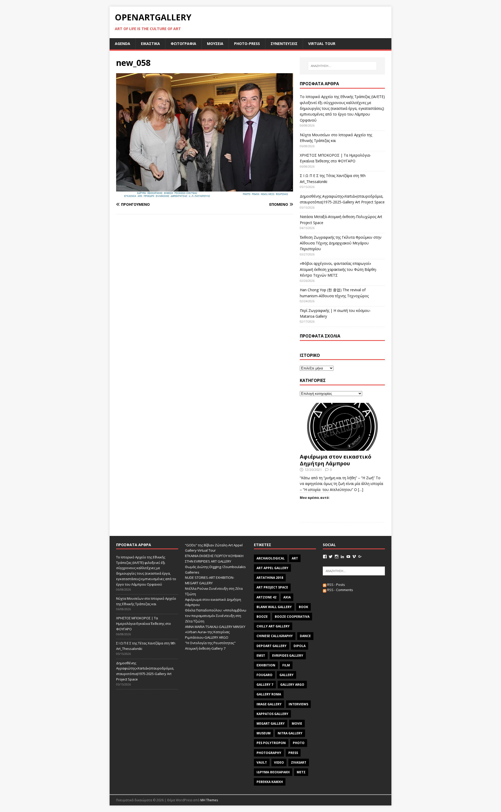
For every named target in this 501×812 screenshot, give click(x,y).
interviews (298, 704)
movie (297, 723)
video (279, 762)
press (293, 753)
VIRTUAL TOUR (321, 43)
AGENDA (122, 43)
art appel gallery (272, 568)
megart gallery (271, 723)
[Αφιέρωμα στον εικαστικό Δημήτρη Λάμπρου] (342, 447)
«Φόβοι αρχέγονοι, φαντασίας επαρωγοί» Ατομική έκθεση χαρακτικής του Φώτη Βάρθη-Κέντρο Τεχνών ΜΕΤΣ (338, 269)
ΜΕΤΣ (301, 772)
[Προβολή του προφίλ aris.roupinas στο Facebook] (325, 556)
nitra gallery (290, 733)
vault (262, 762)
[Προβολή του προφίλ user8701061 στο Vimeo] (354, 556)
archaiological (271, 558)
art (295, 558)
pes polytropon (271, 743)
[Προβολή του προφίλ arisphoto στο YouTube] (348, 556)
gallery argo (292, 684)
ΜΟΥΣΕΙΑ (215, 43)
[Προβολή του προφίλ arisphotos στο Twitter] (331, 556)
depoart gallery (272, 646)
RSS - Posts (335, 584)
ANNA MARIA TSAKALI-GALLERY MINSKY (215, 626)
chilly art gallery (273, 626)
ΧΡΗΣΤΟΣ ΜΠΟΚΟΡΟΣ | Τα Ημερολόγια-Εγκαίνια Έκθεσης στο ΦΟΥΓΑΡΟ (143, 623)
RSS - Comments (339, 589)
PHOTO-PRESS (247, 43)
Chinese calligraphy (275, 636)
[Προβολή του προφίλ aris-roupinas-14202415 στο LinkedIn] (342, 556)
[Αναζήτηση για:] (342, 65)
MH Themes (209, 800)
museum (264, 733)
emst (261, 655)
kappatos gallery (272, 714)
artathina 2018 (270, 577)
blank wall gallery (274, 607)
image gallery (269, 704)
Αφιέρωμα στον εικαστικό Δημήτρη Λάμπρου (335, 460)
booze (262, 616)
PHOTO (299, 743)
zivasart (298, 762)
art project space (272, 587)
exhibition (266, 665)
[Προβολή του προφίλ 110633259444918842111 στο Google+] (360, 556)
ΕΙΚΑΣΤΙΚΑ (150, 43)
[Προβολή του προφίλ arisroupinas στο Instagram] (337, 556)
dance (305, 636)
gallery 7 (265, 684)
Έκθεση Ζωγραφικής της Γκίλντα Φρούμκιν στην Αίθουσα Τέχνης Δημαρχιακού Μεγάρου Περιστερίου (340, 243)
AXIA (287, 597)
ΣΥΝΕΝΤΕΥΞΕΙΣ (284, 43)
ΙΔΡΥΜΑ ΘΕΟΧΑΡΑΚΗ (273, 772)
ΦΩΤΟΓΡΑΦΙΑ (183, 43)
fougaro (264, 675)
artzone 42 (266, 597)
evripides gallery (287, 655)
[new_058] (204, 194)
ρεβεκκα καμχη (270, 782)
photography (269, 753)
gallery (286, 675)
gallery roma (269, 694)
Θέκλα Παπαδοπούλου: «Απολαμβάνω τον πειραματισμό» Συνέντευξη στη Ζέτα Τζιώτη (215, 616)
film (286, 665)
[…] (360, 489)
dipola (300, 646)
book (303, 607)
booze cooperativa (292, 616)
